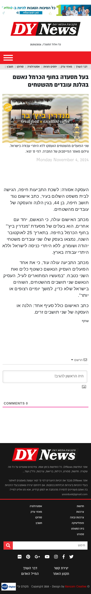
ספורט (80, 534)
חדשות (80, 506)
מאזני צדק (66, 66)
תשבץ (10, 66)
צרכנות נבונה (77, 517)
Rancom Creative (75, 586)
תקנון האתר (61, 574)
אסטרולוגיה (33, 66)
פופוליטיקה (78, 523)
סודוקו (20, 66)
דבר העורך (81, 66)
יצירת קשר (61, 568)
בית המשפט (77, 528)
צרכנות (80, 511)
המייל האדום (30, 574)
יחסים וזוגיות (50, 66)
